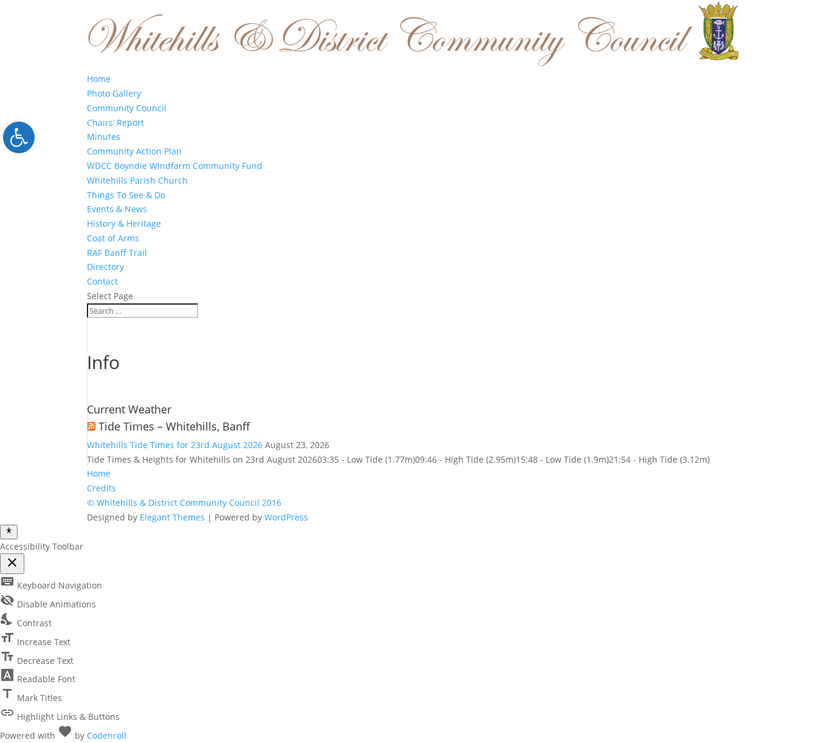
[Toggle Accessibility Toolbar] (9, 532)
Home (99, 79)
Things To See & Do (126, 195)
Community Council (126, 108)
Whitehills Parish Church (137, 180)
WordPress (286, 517)
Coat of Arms (113, 238)
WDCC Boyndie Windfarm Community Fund (174, 165)
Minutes (103, 136)
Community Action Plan (134, 151)
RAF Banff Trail (117, 252)
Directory (105, 266)
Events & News (117, 209)
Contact (102, 281)
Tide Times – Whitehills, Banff (174, 426)
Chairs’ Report (115, 122)
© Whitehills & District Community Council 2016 (184, 502)
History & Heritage (124, 223)
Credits (101, 488)
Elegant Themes (172, 517)
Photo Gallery (114, 93)
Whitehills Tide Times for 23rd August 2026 (174, 445)
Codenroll (106, 735)
